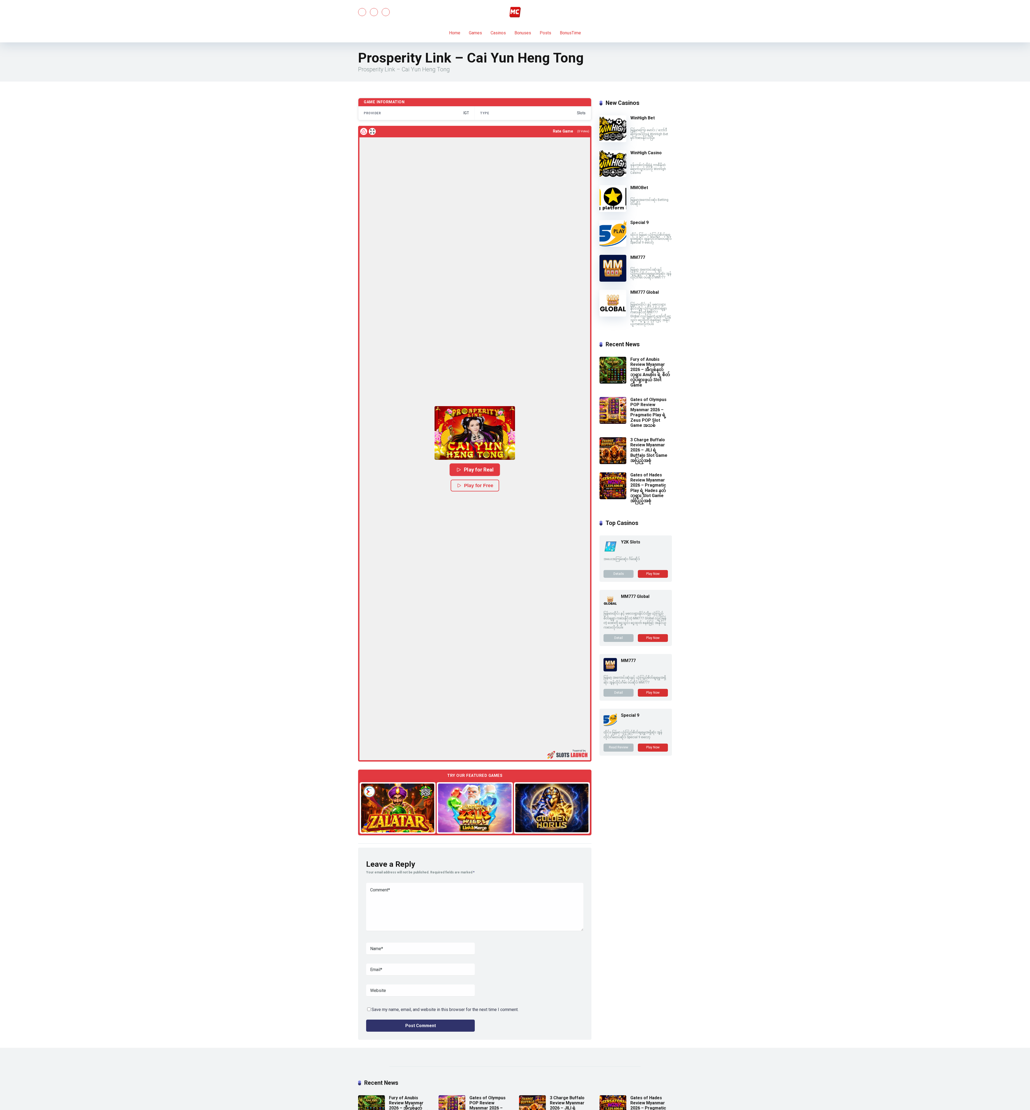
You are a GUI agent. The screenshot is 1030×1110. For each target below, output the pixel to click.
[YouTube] (374, 12)
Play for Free (478, 485)
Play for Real (479, 469)
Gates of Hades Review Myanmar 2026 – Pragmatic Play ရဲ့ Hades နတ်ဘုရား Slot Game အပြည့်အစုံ (648, 487)
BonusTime (570, 32)
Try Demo (398, 807)
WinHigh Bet (642, 117)
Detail (618, 638)
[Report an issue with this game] (363, 131)
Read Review (618, 747)
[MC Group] (515, 12)
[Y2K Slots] (610, 551)
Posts (545, 32)
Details (618, 574)
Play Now (653, 574)
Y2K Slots (630, 542)
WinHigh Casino (646, 152)
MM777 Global (644, 292)
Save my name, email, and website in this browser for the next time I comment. (444, 1009)
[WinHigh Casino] (612, 175)
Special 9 (639, 222)
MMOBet (639, 187)
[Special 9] (612, 245)
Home (454, 32)
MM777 (637, 257)
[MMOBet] (612, 210)
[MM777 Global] (612, 315)
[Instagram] (386, 12)
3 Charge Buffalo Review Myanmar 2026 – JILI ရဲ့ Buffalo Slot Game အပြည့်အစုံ (648, 450)
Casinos (498, 32)
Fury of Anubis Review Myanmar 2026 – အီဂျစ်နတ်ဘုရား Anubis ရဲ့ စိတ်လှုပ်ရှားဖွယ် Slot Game (650, 372)
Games (475, 32)
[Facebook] (362, 12)
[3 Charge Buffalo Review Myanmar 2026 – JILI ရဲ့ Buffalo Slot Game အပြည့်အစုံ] (612, 462)
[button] (475, 433)
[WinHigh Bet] (612, 140)
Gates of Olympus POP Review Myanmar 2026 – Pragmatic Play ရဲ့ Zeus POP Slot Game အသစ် (648, 412)
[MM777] (612, 280)
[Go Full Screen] (372, 131)
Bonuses (522, 32)
